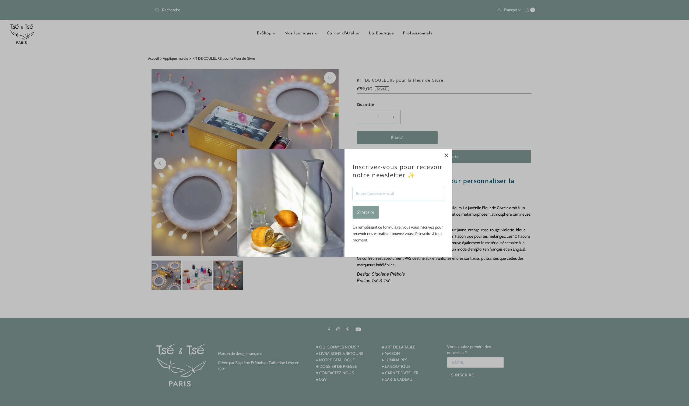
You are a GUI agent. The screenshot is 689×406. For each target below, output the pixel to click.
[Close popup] (446, 155)
